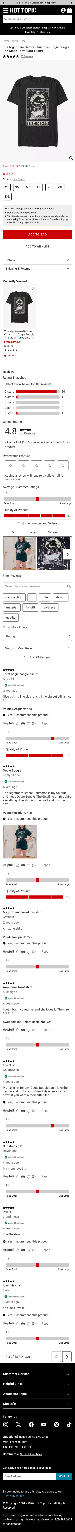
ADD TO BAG (37, 234)
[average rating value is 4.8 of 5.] (12, 56)
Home (6, 41)
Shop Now (50, 2)
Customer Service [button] (16, 1374)
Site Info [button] (9, 1404)
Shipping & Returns (18, 268)
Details (10, 260)
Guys (15, 41)
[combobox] (37, 19)
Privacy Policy (15, 1496)
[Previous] (3, 2)
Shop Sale (30, 32)
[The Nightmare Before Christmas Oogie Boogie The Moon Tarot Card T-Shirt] (19, 306)
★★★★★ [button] (10, 350)
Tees (23, 41)
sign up (64, 1476)
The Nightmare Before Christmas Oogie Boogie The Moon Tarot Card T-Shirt (19, 334)
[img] (6, 1424)
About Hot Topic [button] (15, 1394)
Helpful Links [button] (13, 1384)
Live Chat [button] (42, 1436)
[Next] (71, 2)
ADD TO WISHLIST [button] (37, 246)
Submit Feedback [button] (31, 1454)
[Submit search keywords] (6, 19)
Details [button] (32, 166)
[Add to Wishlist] (32, 288)
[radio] (7, 187)
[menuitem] (69, 10)
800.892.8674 (63, 1519)
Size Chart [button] (18, 179)
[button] (5, 10)
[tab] (37, 111)
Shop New (45, 32)
